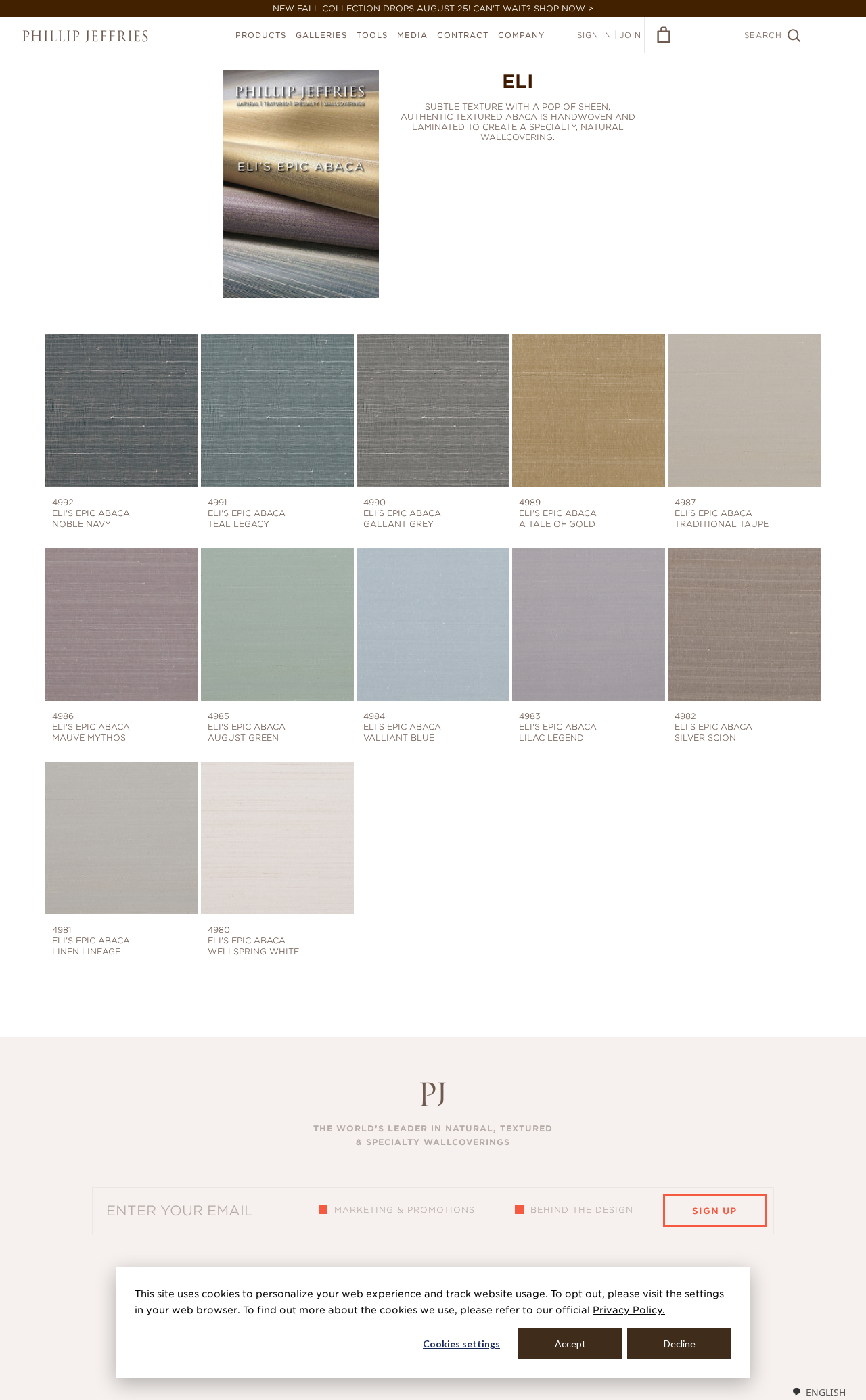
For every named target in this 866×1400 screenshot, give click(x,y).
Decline (680, 1343)
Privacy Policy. (629, 1310)
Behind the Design (581, 1209)
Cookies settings (461, 1343)
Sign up (714, 1211)
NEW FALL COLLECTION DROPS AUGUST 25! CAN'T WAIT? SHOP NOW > (433, 8)
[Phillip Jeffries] (85, 36)
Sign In (594, 35)
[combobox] (818, 1392)
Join (630, 35)
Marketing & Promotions (404, 1209)
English (826, 1392)
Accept (570, 1343)
